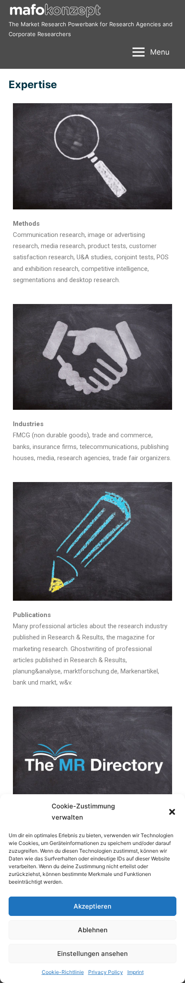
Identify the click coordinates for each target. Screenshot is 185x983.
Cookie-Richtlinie (63, 972)
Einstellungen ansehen (92, 953)
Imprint (135, 972)
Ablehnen (93, 930)
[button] (172, 812)
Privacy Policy (105, 972)
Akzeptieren (92, 906)
